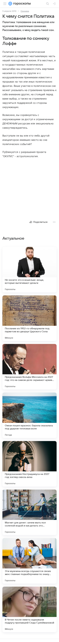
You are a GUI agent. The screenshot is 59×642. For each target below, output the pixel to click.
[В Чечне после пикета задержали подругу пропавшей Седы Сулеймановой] (29, 609)
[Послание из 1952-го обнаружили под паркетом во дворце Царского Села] (29, 318)
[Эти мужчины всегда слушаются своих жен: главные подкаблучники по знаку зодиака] (29, 561)
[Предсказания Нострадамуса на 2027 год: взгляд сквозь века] (29, 464)
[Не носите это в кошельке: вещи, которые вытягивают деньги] (29, 269)
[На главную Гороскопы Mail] (21, 3)
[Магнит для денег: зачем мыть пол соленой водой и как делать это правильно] (29, 512)
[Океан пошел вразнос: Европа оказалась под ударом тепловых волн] (29, 415)
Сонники (25, 11)
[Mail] (10, 3)
